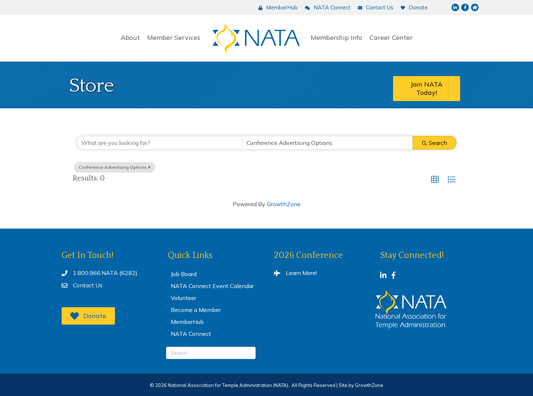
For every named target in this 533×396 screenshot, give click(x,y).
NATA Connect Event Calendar (212, 285)
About (130, 37)
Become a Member (196, 309)
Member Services (173, 37)
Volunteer (183, 297)
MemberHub (187, 321)
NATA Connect (191, 333)
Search (438, 142)
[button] (435, 179)
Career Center (391, 37)
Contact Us (88, 285)
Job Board (184, 274)
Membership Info (336, 37)
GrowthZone (284, 204)
